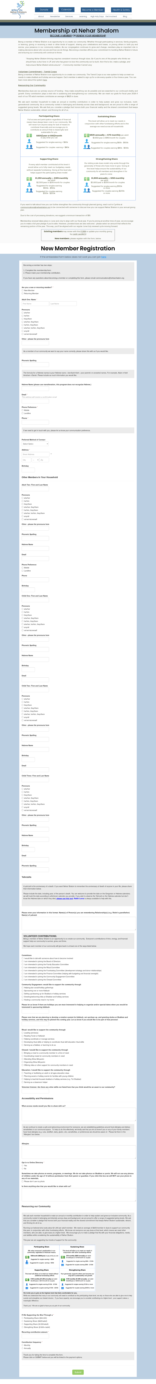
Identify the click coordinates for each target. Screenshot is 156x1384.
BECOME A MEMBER (61, 35)
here (45, 80)
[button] (41, 16)
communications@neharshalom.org (35, 207)
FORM (83, 231)
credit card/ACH (79, 234)
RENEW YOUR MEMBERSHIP (91, 35)
